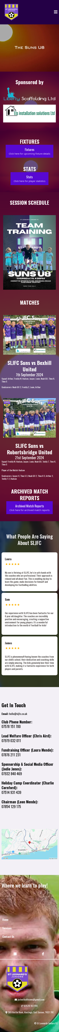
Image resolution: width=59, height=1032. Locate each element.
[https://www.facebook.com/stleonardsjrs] (43, 953)
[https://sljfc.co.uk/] (11, 12)
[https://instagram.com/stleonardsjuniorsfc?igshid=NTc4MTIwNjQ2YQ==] (15, 953)
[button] (55, 12)
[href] (29, 844)
